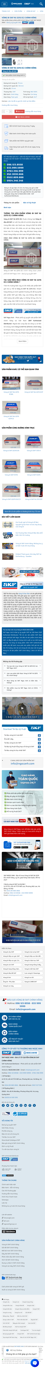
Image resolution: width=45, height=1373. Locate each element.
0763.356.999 (15, 171)
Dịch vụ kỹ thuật (8, 1146)
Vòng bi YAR (36, 1309)
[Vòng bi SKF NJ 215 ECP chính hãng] (33, 490)
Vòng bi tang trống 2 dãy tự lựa (33, 965)
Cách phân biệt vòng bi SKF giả (13, 1286)
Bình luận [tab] (7, 207)
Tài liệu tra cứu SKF (8, 1137)
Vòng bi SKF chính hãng (10, 1244)
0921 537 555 (37, 1085)
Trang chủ (6, 11)
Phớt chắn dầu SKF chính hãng (13, 1257)
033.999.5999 (15, 167)
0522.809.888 (15, 177)
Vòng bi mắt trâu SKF (31, 969)
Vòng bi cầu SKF (8, 952)
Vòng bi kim (7, 977)
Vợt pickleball (15, 1215)
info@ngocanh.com (22, 764)
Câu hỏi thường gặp (9, 1190)
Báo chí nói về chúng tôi (10, 1134)
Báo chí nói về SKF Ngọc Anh (28, 1337)
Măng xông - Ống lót (8, 1316)
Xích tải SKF (6, 1323)
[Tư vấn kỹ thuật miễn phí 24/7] (22, 572)
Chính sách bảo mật (9, 1184)
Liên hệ (4, 1203)
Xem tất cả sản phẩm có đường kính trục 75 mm (22, 511)
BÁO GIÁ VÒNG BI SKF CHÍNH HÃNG (24, 999)
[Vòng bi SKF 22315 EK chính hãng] (11, 442)
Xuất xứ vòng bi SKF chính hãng (13, 1289)
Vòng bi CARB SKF (30, 982)
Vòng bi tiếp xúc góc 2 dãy (12, 960)
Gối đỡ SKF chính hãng (10, 1247)
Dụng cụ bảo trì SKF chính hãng (13, 1263)
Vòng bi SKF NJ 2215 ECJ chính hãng (19, 17)
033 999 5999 (27, 893)
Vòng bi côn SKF (8, 965)
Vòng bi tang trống (27, 1302)
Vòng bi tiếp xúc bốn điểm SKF (33, 956)
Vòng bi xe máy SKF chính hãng (13, 1266)
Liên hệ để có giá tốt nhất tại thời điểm (21, 101)
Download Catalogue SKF (11, 1140)
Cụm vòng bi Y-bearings (32, 973)
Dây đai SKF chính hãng (10, 1253)
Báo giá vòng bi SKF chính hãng (13, 1143)
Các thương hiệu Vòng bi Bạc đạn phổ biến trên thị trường (29, 534)
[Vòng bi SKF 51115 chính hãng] (11, 466)
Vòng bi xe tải (29, 977)
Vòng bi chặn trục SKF (31, 960)
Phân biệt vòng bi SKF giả (10, 1330)
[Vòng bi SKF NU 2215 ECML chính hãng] (11, 383)
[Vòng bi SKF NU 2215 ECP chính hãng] (33, 383)
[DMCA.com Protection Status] (8, 1175)
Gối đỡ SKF (28, 1312)
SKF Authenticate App (33, 1334)
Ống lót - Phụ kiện (9, 982)
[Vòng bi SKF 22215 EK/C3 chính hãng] (11, 490)
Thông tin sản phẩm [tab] (11, 202)
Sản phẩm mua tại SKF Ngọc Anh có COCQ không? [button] (21, 689)
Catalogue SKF (24, 1330)
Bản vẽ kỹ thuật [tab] (29, 202)
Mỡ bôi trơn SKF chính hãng (12, 1250)
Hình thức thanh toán (9, 1197)
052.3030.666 (15, 174)
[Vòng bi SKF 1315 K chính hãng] (33, 442)
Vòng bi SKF (31, 11)
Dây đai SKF (34, 1320)
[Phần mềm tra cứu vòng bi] (9, 1231)
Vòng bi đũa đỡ (19, 1305)
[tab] (22, 667)
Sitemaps (5, 1200)
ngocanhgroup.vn (10, 1224)
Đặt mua (20, 111)
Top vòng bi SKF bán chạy (10, 1337)
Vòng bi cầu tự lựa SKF (31, 952)
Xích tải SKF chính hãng (10, 1260)
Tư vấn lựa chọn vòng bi (10, 1149)
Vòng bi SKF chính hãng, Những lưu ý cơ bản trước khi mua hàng (29, 544)
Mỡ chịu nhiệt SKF (22, 1316)
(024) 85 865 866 (13, 890)
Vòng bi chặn (30, 1305)
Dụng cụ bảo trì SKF (8, 1320)
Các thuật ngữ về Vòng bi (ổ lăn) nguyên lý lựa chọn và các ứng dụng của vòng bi (29, 524)
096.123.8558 (15, 164)
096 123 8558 (15, 893)
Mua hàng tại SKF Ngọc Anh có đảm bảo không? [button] (21, 682)
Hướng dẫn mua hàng (10, 105)
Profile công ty (7, 1131)
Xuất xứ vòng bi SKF (20, 1327)
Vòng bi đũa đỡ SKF (9, 973)
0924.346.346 (15, 180)
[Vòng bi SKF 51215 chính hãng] (33, 466)
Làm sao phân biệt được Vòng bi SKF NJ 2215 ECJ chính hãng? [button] (21, 674)
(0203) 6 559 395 (11, 1097)
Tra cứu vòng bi (36, 1330)
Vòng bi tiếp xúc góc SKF (11, 956)
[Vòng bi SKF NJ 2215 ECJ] (22, 255)
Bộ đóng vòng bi (7, 1327)
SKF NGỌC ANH (19, 1346)
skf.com (6, 1221)
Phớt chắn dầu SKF (22, 1320)
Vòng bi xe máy (8, 986)
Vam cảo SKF (32, 1323)
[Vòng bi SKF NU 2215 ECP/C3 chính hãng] (11, 408)
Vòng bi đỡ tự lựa (7, 1305)
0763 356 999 (37, 1073)
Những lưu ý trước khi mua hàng (13, 1206)
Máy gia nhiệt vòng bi (19, 1323)
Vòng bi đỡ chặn (7, 1309)
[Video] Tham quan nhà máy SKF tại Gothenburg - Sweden (28, 555)
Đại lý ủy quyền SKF (9, 1125)
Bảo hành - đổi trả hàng (10, 1187)
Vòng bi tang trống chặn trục (12, 969)
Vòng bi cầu (6, 1302)
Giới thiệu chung (8, 1128)
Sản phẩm (18, 11)
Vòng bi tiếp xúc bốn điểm (22, 1309)
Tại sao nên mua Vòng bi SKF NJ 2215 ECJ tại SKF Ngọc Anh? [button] (21, 667)
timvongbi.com (8, 1218)
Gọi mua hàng (23, 117)
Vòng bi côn (16, 1302)
